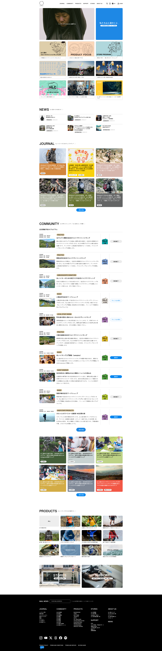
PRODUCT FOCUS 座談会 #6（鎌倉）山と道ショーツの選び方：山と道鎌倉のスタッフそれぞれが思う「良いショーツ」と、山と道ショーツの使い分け (109, 168)
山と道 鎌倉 (93, 612)
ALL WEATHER (77, 619)
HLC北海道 (59, 612)
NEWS (110, 621)
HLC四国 (59, 620)
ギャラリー (41, 619)
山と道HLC (43, 461)
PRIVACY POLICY (43, 645)
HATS (75, 617)
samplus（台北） (95, 615)
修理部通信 (93, 630)
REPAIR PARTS (77, 623)
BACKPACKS (77, 612)
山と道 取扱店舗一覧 (95, 616)
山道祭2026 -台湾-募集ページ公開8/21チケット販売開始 (108, 117)
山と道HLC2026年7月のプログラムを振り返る (82, 116)
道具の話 (43, 173)
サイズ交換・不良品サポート (97, 624)
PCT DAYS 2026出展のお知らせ (107, 126)
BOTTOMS (76, 615)
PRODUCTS (49, 119)
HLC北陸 (59, 617)
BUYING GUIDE (82, 645)
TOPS (75, 613)
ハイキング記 (42, 612)
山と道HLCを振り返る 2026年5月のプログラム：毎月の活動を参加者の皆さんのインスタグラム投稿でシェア (109, 455)
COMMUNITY (70, 3)
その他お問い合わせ (95, 627)
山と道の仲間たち (112, 616)
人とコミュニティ (43, 615)
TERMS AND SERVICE (70, 645)
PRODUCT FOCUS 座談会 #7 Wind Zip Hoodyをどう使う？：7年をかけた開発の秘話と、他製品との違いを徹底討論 (52, 167)
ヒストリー (110, 615)
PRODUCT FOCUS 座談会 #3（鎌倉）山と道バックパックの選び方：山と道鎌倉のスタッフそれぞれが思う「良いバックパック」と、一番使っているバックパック (109, 198)
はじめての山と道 (112, 613)
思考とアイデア (108, 489)
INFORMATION (78, 132)
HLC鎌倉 (59, 616)
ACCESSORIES (77, 625)
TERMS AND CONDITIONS (56, 645)
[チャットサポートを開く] (42, 648)
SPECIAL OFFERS (78, 626)
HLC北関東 (59, 615)
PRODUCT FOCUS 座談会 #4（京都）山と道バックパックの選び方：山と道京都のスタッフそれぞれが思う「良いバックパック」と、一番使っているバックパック (81, 198)
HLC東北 (59, 613)
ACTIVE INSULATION (79, 620)
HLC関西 (59, 619)
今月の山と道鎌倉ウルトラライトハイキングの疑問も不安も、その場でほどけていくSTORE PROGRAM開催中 (83, 128)
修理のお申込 (94, 626)
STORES (92, 3)
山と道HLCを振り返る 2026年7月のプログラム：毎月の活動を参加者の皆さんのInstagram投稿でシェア (52, 455)
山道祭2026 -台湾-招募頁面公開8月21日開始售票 (50, 127)
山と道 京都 (93, 613)
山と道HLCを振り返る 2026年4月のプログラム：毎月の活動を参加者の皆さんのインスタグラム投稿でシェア (52, 483)
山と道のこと (42, 622)
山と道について (111, 612)
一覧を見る (81, 210)
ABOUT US (99, 3)
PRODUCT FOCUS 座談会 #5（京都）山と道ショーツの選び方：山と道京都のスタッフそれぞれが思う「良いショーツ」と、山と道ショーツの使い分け (52, 198)
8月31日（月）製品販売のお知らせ (50, 116)
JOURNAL (62, 3)
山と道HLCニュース (61, 625)
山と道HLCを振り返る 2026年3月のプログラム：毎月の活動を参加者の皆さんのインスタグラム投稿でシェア (81, 483)
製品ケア (93, 629)
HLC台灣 (59, 622)
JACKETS (76, 616)
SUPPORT (85, 3)
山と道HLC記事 (60, 623)
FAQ (92, 623)
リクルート (110, 617)
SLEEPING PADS (78, 622)
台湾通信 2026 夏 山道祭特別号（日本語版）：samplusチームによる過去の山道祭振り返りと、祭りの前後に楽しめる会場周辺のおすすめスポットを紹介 (81, 168)
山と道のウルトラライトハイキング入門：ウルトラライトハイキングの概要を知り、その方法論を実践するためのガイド (109, 483)
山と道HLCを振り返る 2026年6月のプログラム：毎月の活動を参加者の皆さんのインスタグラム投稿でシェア (81, 455)
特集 (40, 617)
